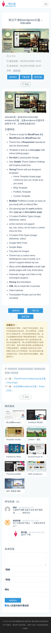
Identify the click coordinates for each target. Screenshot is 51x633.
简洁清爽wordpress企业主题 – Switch (14, 422)
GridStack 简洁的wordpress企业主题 (36, 422)
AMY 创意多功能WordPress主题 (14, 491)
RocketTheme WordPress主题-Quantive (36, 457)
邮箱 (7, 579)
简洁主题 (14, 373)
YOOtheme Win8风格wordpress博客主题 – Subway (14, 457)
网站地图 (35, 621)
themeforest (12, 369)
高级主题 (17, 71)
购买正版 (38, 77)
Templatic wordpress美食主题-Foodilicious (14, 439)
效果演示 (13, 77)
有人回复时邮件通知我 (18, 605)
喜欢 (26, 84)
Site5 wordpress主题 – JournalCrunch (36, 474)
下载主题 (25, 77)
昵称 (7, 569)
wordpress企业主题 (25, 369)
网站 (7, 589)
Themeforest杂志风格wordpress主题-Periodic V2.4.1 (14, 474)
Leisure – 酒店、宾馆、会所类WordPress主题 (36, 439)
